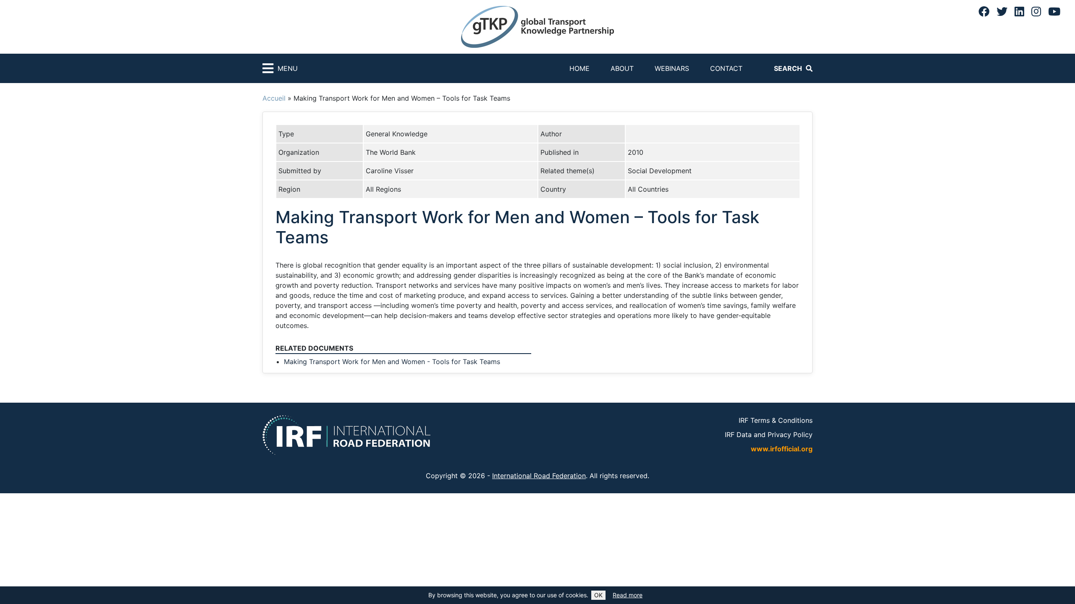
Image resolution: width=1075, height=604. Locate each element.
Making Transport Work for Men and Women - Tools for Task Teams (392, 361)
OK (598, 595)
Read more (627, 595)
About (622, 68)
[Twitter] (1001, 11)
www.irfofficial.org (782, 449)
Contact (726, 68)
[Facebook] (983, 11)
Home (579, 68)
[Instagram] (1036, 11)
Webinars (672, 68)
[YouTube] (1054, 11)
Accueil (274, 98)
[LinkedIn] (1019, 11)
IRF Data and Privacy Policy (769, 434)
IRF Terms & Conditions (776, 420)
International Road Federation (539, 475)
